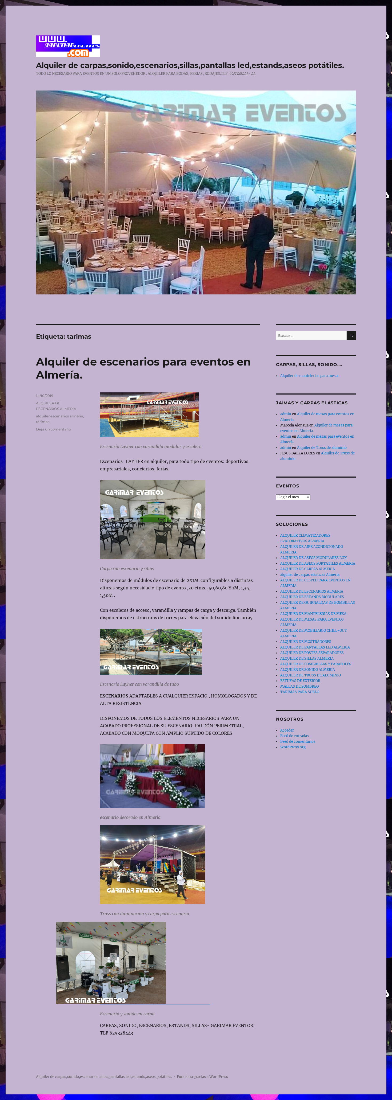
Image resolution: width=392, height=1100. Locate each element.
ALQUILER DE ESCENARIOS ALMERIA (311, 591)
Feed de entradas (294, 736)
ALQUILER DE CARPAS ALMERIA (307, 569)
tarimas (42, 422)
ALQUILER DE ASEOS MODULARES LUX (313, 558)
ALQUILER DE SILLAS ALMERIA (307, 658)
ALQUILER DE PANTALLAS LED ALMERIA (315, 647)
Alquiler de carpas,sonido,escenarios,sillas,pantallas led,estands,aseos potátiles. (190, 65)
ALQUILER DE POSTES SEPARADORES (312, 653)
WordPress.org (293, 747)
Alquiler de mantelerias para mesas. (310, 375)
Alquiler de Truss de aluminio (322, 447)
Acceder (287, 730)
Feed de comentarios (297, 741)
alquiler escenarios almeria (59, 416)
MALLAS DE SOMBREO (299, 686)
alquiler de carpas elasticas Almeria (309, 574)
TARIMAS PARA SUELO (299, 692)
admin (285, 414)
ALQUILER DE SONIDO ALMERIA (307, 669)
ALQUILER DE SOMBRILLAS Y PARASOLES (315, 664)
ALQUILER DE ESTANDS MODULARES (312, 597)
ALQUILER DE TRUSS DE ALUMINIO (310, 675)
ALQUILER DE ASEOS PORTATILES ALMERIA (317, 563)
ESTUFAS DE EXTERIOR (300, 681)
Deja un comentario (53, 429)
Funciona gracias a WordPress (202, 1076)
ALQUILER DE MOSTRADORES (305, 641)
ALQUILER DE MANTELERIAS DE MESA (313, 613)
